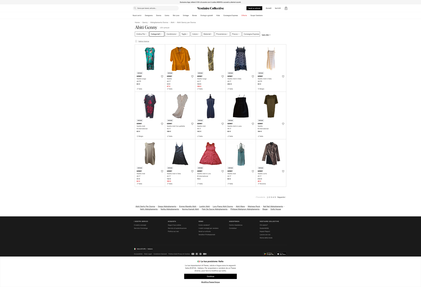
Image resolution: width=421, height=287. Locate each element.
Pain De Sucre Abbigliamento (214, 209)
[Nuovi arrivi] (143, 15)
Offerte (244, 15)
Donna (158, 15)
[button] (286, 8)
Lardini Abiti (204, 206)
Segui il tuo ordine (174, 225)
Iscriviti (278, 8)
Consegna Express (230, 15)
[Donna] (163, 15)
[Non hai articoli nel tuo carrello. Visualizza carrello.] (286, 8)
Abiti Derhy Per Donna (145, 206)
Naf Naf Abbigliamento (273, 206)
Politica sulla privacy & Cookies (179, 254)
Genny (145, 22)
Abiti (172, 22)
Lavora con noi (265, 234)
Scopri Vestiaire (256, 15)
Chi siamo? (264, 225)
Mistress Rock (254, 206)
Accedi (268, 8)
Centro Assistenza (235, 225)
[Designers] (154, 15)
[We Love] (181, 15)
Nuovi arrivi (137, 15)
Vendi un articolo (254, 8)
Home (137, 22)
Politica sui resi (173, 231)
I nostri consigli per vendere (208, 228)
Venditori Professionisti (206, 234)
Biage (265, 209)
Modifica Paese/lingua (210, 282)
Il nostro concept (140, 225)
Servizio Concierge (141, 228)
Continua (210, 276)
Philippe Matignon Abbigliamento (245, 209)
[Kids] (221, 15)
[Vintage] (190, 15)
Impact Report (265, 231)
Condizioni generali (160, 254)
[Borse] (198, 15)
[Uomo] (171, 15)
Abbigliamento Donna (159, 22)
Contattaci (233, 228)
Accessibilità (138, 254)
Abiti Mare (240, 206)
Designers (149, 15)
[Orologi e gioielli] (215, 15)
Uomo (167, 15)
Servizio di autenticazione (177, 228)
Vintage (186, 15)
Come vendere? (204, 225)
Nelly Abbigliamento (149, 209)
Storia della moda (266, 238)
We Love (176, 15)
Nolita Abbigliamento (170, 209)
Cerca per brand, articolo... (146, 8)
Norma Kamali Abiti (190, 209)
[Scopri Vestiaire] (264, 15)
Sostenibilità (264, 228)
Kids (218, 15)
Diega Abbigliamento (167, 206)
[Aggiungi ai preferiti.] (162, 76)
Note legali (148, 254)
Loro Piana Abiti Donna (223, 206)
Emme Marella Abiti (187, 206)
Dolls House (275, 209)
